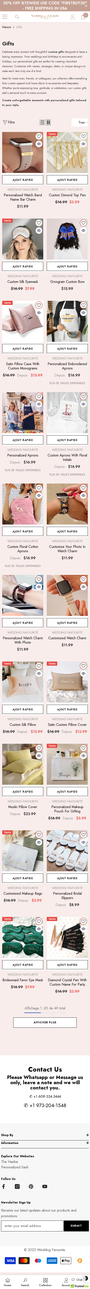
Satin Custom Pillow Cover (67, 725)
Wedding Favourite (22, 189)
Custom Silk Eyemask (22, 282)
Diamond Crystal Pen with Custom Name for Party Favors (67, 982)
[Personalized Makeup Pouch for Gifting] (67, 764)
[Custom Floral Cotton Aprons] (22, 504)
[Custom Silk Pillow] (22, 682)
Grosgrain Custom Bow (67, 282)
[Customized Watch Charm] (67, 595)
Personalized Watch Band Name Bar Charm (23, 197)
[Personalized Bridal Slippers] (67, 850)
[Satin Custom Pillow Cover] (67, 682)
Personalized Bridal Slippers (67, 895)
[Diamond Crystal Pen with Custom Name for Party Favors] (67, 937)
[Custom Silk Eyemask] (22, 239)
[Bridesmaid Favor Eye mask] (22, 937)
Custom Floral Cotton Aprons (22, 549)
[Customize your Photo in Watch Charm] (67, 504)
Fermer (86, 5)
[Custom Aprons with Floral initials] (67, 412)
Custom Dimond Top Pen (67, 195)
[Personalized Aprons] (22, 412)
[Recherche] (17, 17)
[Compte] (72, 16)
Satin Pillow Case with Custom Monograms (22, 366)
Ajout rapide (22, 180)
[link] (25, 1282)
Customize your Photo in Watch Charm (67, 549)
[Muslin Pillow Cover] (22, 764)
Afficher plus (45, 1022)
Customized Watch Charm (67, 638)
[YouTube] (45, 1186)
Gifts (19, 27)
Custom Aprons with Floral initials (67, 457)
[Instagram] (17, 1186)
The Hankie (9, 1161)
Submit (76, 1226)
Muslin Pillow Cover (22, 807)
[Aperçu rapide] (39, 144)
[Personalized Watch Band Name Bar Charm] (22, 152)
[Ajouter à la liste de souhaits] (39, 136)
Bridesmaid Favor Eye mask (22, 980)
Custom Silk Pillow (23, 725)
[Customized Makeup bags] (22, 850)
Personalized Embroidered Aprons (67, 366)
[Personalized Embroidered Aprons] (67, 321)
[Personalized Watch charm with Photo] (22, 595)
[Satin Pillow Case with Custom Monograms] (22, 321)
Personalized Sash (14, 1167)
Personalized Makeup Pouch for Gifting (67, 809)
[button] (42, 122)
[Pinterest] (31, 1186)
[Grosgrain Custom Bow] (67, 239)
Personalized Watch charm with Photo (23, 640)
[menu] (4, 16)
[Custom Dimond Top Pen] (67, 152)
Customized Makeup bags (22, 893)
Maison (6, 27)
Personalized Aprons (22, 455)
